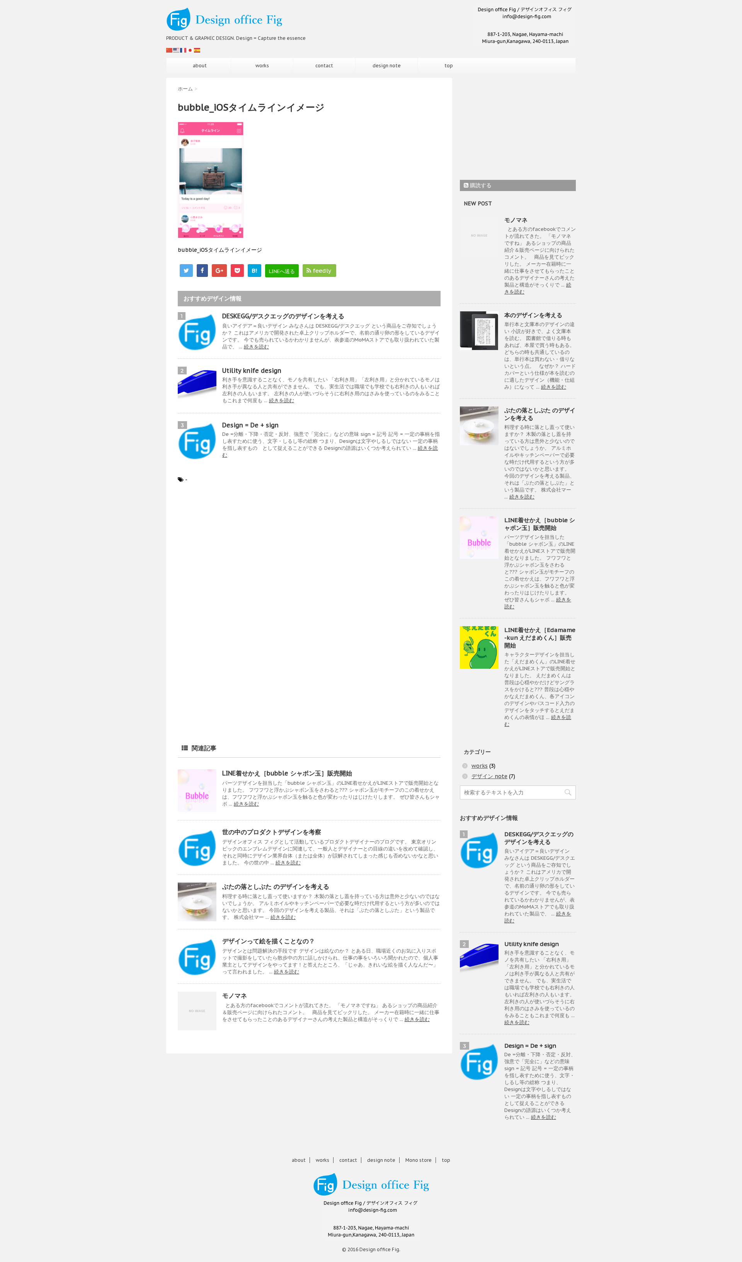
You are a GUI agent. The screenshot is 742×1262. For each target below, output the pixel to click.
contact (324, 65)
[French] (183, 50)
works (262, 65)
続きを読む (256, 346)
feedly (321, 270)
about (200, 65)
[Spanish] (197, 50)
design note (387, 65)
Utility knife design (251, 370)
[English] (176, 50)
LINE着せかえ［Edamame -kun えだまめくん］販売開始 (539, 637)
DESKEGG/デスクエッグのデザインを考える (283, 316)
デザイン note (489, 776)
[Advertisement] (243, 554)
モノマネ (234, 995)
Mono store (418, 1160)
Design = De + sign (250, 425)
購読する (480, 185)
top (448, 65)
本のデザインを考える (533, 315)
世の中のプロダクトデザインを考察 (271, 832)
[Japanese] (190, 50)
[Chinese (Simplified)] (169, 50)
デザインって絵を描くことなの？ (268, 941)
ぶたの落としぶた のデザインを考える (275, 886)
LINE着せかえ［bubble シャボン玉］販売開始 (287, 773)
